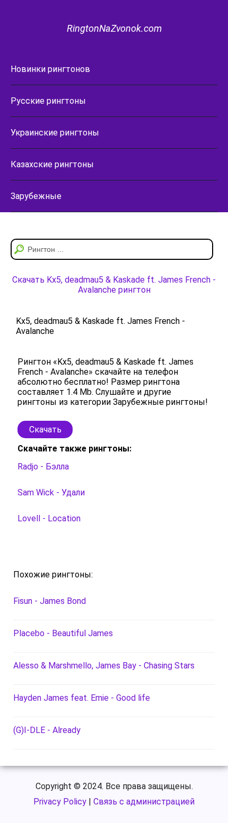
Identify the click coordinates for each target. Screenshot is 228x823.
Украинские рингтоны (55, 133)
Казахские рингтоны (52, 164)
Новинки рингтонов (50, 69)
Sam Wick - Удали (51, 492)
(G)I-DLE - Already (47, 730)
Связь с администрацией (144, 802)
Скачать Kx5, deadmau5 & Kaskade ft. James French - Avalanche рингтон (114, 285)
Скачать (45, 429)
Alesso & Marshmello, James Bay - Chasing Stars (104, 666)
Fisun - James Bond (49, 601)
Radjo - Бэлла (43, 467)
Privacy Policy (59, 802)
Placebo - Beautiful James (63, 633)
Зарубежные (36, 196)
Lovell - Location (49, 518)
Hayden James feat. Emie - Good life (81, 698)
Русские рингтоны (48, 101)
